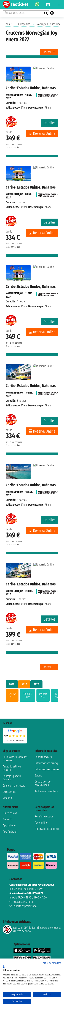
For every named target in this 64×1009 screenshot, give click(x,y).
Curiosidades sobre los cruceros (15, 758)
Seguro (38, 775)
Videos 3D (8, 798)
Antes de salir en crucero (12, 768)
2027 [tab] (24, 684)
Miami (24, 107)
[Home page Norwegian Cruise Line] (48, 94)
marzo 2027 (43, 695)
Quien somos (10, 813)
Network (7, 819)
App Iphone (9, 825)
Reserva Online (44, 133)
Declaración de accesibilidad (42, 783)
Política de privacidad (51, 963)
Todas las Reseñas (15, 740)
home (9, 24)
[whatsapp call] (37, 4)
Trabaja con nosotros (46, 791)
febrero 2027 (27, 695)
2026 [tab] (11, 684)
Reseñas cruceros (44, 816)
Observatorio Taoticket (47, 829)
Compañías (24, 24)
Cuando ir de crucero (14, 785)
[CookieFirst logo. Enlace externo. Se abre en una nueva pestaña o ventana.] (4, 966)
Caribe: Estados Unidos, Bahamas (31, 87)
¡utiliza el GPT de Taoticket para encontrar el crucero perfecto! (37, 929)
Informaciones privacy (46, 763)
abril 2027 (57, 695)
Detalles (49, 123)
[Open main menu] (59, 13)
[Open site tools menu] (59, 4)
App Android (10, 831)
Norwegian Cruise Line (48, 24)
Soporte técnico (43, 757)
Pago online (41, 822)
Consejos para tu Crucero (12, 777)
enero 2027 (12, 695)
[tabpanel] (32, 696)
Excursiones (9, 791)
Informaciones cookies (47, 769)
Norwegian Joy (14, 94)
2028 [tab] (36, 684)
